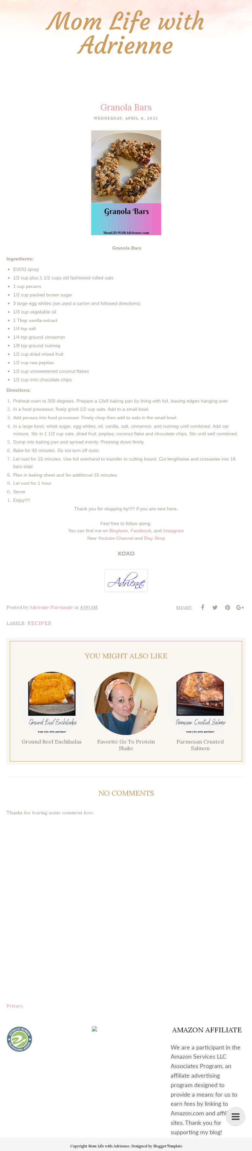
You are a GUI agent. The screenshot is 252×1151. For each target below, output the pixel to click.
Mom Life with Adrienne (126, 33)
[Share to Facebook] (202, 607)
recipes (39, 623)
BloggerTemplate (167, 1146)
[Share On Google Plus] (240, 607)
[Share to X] (215, 607)
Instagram (173, 530)
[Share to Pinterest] (227, 607)
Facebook (141, 530)
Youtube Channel (116, 538)
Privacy (14, 1006)
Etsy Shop (154, 538)
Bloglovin (118, 530)
